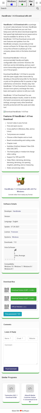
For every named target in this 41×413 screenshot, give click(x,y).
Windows (15, 237)
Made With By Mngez (20, 411)
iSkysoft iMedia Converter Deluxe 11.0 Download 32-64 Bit (30, 398)
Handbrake (17, 211)
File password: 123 (12, 314)
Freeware (14, 232)
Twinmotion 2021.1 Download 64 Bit (11, 396)
